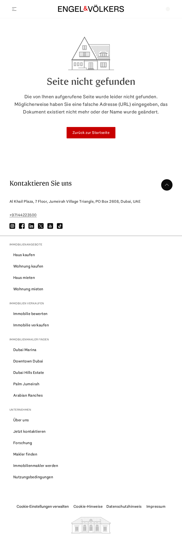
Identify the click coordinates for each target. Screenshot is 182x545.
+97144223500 (23, 214)
